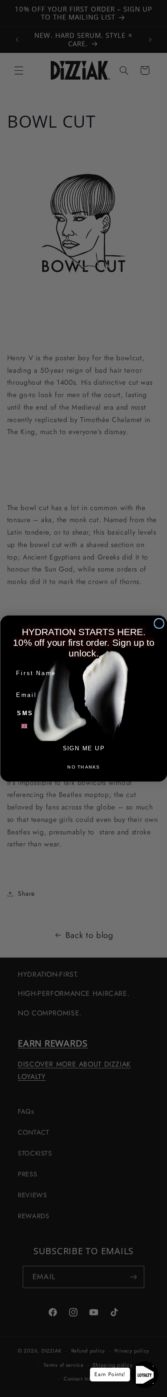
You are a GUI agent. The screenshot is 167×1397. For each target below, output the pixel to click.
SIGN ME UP (83, 748)
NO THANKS (83, 766)
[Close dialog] (159, 623)
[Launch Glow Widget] (144, 1374)
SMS (25, 713)
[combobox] (28, 726)
